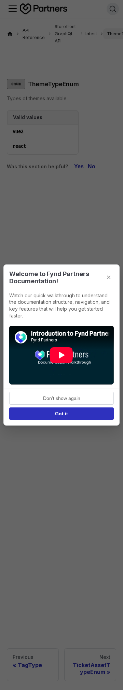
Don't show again (61, 398)
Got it (61, 413)
